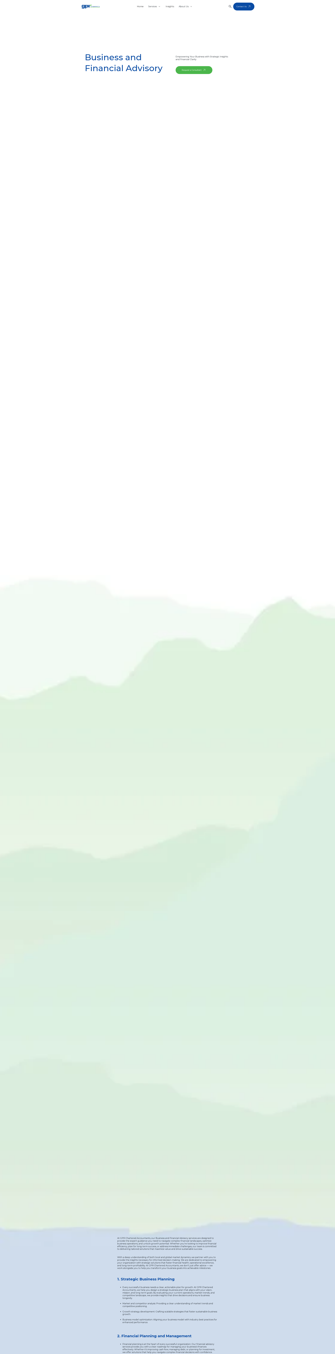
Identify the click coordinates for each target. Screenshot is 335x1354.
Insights (170, 6)
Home (140, 6)
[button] (154, 6)
